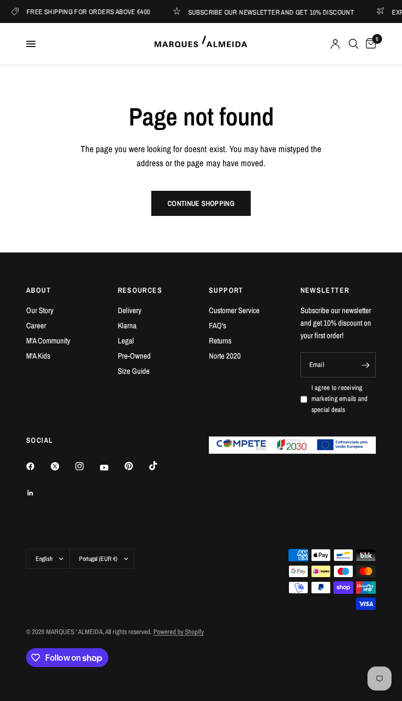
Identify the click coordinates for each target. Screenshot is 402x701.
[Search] (353, 44)
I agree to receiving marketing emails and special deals (339, 398)
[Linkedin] (37, 492)
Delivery (129, 310)
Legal (126, 340)
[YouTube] (111, 467)
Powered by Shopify (178, 631)
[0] (369, 44)
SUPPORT (226, 290)
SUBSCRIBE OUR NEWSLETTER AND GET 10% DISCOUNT (267, 12)
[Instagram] (86, 466)
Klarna (127, 325)
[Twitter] (62, 466)
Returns (220, 340)
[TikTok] (160, 465)
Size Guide (134, 370)
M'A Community (48, 340)
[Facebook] (37, 466)
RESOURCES (140, 290)
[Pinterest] (136, 465)
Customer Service (234, 310)
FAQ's (217, 325)
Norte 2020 (225, 355)
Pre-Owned (134, 355)
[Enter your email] (365, 364)
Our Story (39, 310)
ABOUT (38, 290)
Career (36, 325)
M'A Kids (38, 355)
